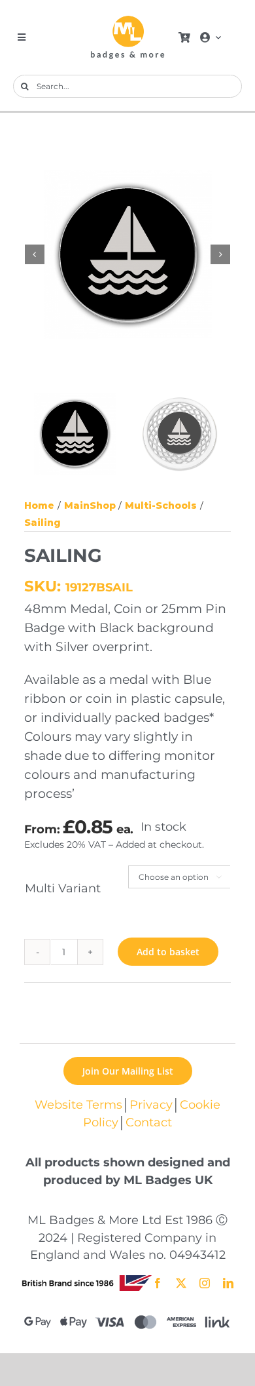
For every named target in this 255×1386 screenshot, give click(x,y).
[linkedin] (228, 1283)
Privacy (151, 1104)
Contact (149, 1122)
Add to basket (168, 951)
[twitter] (181, 1283)
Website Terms (78, 1104)
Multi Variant (63, 888)
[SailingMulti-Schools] (128, 254)
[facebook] (157, 1283)
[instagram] (204, 1283)
